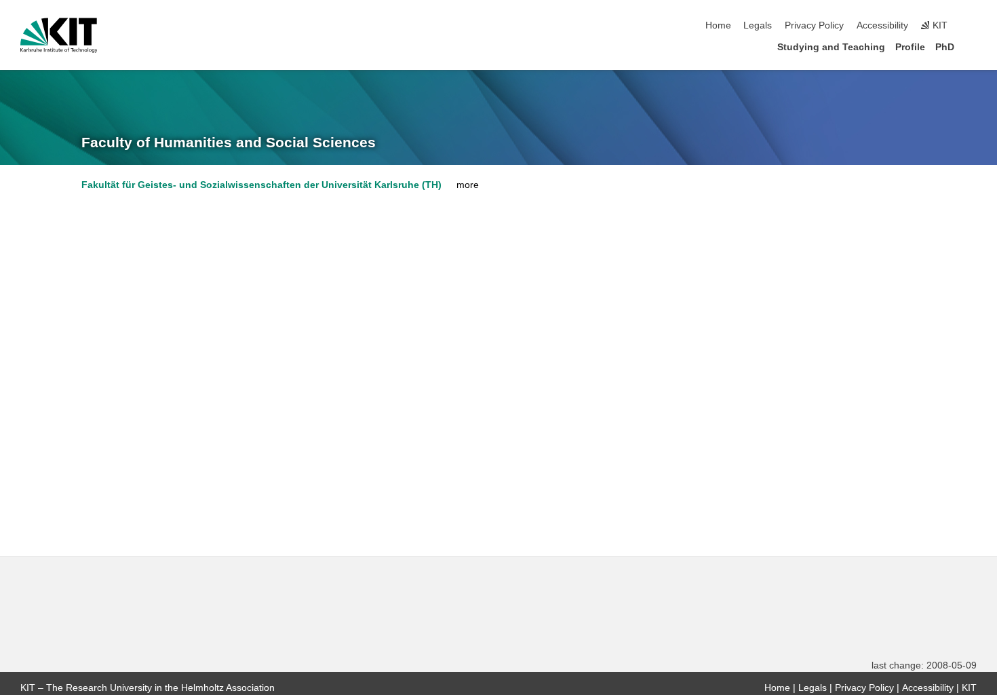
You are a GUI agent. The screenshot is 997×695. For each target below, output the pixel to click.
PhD (944, 47)
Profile (910, 47)
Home (718, 25)
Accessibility (882, 25)
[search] (973, 25)
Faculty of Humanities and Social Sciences (228, 142)
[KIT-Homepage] (58, 35)
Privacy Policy (814, 25)
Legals (757, 25)
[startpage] (973, 46)
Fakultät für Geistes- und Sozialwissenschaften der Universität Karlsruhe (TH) (261, 185)
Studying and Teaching (831, 47)
